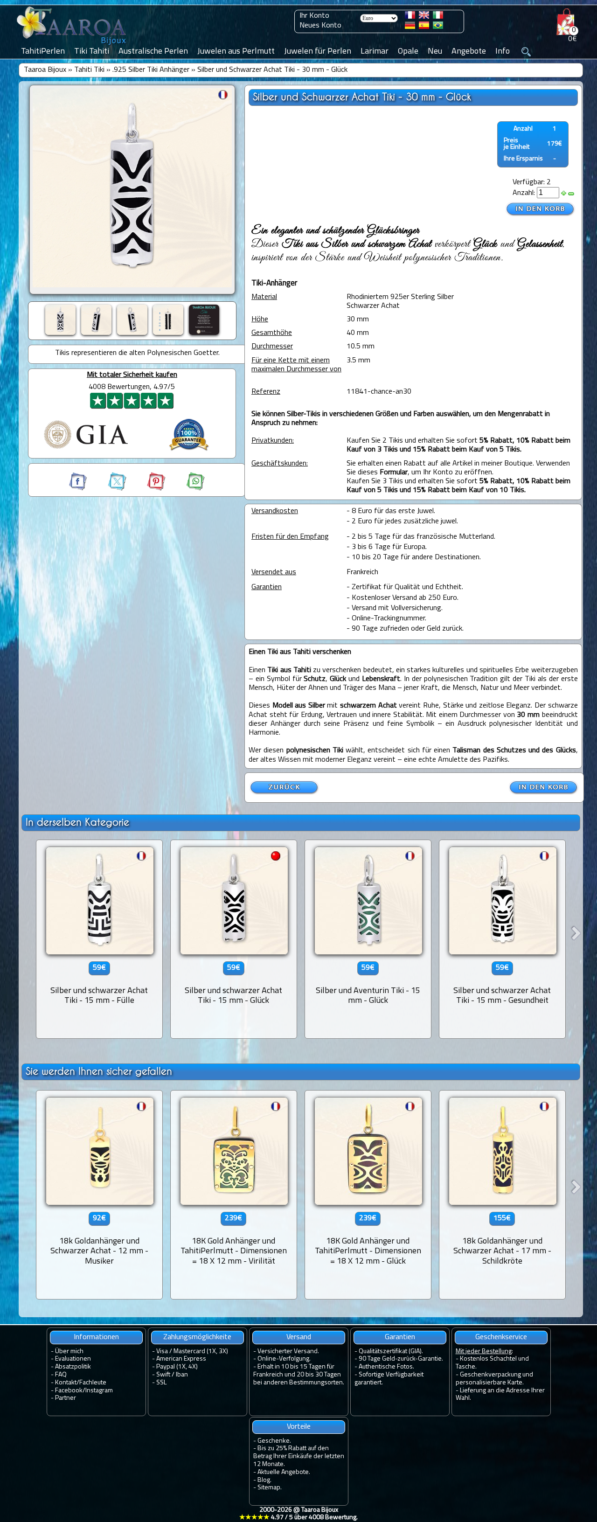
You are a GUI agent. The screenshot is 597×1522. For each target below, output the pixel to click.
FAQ (61, 1374)
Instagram (99, 1390)
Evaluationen (73, 1358)
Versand (298, 1337)
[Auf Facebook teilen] (79, 489)
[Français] (410, 17)
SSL (161, 1382)
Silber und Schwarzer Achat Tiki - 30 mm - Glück (272, 70)
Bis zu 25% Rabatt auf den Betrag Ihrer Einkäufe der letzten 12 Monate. (298, 1456)
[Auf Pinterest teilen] (147, 489)
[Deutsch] (410, 27)
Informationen (96, 1337)
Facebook (69, 1390)
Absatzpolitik (73, 1366)
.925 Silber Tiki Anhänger (150, 70)
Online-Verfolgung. (284, 1358)
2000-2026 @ (298, 1514)
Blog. (264, 1480)
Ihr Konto (314, 16)
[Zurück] (284, 793)
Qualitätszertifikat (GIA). (391, 1351)
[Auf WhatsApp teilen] (186, 489)
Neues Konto (320, 25)
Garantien (400, 1337)
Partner (65, 1398)
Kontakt (65, 1382)
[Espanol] (424, 27)
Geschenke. (274, 1441)
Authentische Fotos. (386, 1366)
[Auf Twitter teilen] (108, 489)
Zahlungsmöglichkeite (197, 1337)
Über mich (69, 1351)
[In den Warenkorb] (541, 209)
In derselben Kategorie (77, 822)
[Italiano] (438, 17)
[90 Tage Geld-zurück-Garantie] (188, 452)
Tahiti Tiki (89, 70)
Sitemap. (269, 1487)
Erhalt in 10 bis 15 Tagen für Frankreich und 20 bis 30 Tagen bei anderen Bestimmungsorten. (298, 1374)
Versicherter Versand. (288, 1351)
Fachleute (92, 1382)
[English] (424, 17)
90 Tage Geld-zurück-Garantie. (401, 1358)
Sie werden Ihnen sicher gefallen (99, 1071)
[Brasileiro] (438, 27)
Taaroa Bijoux (45, 70)
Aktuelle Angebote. (283, 1472)
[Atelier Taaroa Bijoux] (72, 45)
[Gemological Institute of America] (86, 449)
